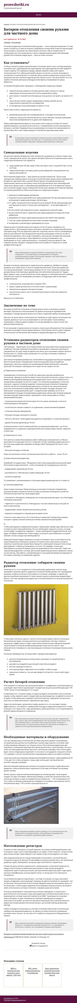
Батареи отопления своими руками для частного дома (25, 934)
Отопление (16, 42)
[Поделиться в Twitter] (26, 957)
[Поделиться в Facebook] (6, 957)
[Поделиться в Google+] (21, 957)
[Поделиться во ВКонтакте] (11, 957)
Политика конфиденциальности (15, 1000)
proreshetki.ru (16, 4)
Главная (6, 24)
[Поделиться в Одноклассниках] (16, 957)
